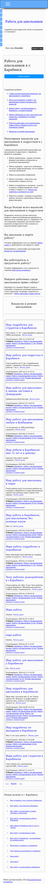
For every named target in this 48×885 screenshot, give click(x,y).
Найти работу (24, 76)
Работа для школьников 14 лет (24, 407)
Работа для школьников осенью (24, 376)
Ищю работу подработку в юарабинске (23, 845)
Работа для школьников (24, 21)
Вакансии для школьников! (15, 251)
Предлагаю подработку (21, 270)
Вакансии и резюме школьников (22, 131)
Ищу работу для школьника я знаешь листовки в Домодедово (24, 391)
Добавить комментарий (15, 348)
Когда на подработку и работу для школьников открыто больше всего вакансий (23, 102)
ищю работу (14, 634)
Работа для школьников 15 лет (24, 565)
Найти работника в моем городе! (27, 294)
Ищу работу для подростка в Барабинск (24, 806)
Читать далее (27, 335)
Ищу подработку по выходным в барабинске (21, 729)
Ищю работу (14, 609)
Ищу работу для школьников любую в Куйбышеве (24, 421)
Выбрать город (37, 48)
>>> (20, 784)
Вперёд (14, 784)
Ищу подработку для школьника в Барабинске (22, 690)
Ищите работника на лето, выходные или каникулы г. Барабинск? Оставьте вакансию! (25, 117)
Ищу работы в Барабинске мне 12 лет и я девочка (23, 451)
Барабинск (18, 341)
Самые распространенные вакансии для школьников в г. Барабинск (25, 95)
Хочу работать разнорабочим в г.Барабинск (25, 851)
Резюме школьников (33, 378)
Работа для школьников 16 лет (24, 774)
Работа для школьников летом (24, 535)
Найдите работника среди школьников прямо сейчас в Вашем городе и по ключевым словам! (24, 125)
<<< (7, 784)
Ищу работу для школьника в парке (22, 833)
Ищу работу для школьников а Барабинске (25, 867)
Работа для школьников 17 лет (24, 343)
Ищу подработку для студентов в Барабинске (21, 326)
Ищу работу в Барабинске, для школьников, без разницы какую (23, 518)
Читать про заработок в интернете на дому (23, 191)
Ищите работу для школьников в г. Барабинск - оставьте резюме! (22, 109)
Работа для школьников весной (24, 711)
